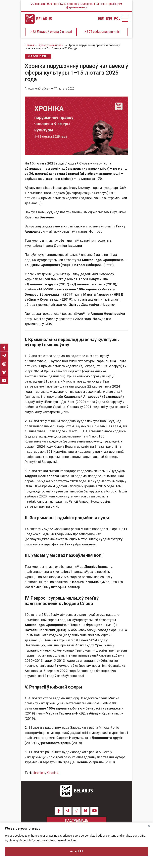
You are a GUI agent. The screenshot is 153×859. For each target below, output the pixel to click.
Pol (117, 18)
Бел (101, 18)
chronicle (39, 773)
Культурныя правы (51, 45)
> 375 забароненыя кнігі (102, 32)
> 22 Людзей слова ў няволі (51, 32)
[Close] (148, 825)
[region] (76, 840)
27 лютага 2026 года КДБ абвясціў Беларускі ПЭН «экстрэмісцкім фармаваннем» (76, 5)
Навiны (29, 45)
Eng (109, 18)
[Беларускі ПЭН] (38, 19)
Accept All (76, 851)
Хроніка (52, 773)
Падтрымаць (76, 820)
